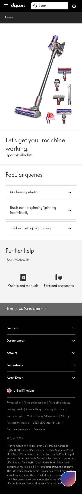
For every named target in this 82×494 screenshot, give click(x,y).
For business (15, 365)
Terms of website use (59, 402)
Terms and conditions (35, 402)
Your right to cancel (55, 409)
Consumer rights (15, 416)
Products (12, 328)
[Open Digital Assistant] (68, 478)
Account (12, 353)
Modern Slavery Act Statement (42, 416)
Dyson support (16, 340)
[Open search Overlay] (49, 5)
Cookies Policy (33, 409)
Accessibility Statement (18, 422)
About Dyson (15, 377)
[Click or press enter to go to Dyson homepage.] (18, 7)
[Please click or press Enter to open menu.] (6, 6)
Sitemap (65, 416)
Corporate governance (18, 429)
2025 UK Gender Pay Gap (47, 422)
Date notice (39, 429)
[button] (20, 390)
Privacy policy (14, 402)
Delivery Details (15, 409)
